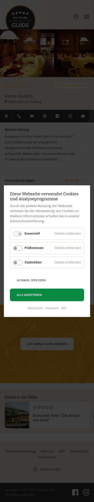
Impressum (52, 308)
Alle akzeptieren (29, 294)
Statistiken (33, 262)
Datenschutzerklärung (27, 221)
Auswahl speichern (31, 280)
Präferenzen (34, 248)
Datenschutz (35, 308)
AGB (63, 308)
